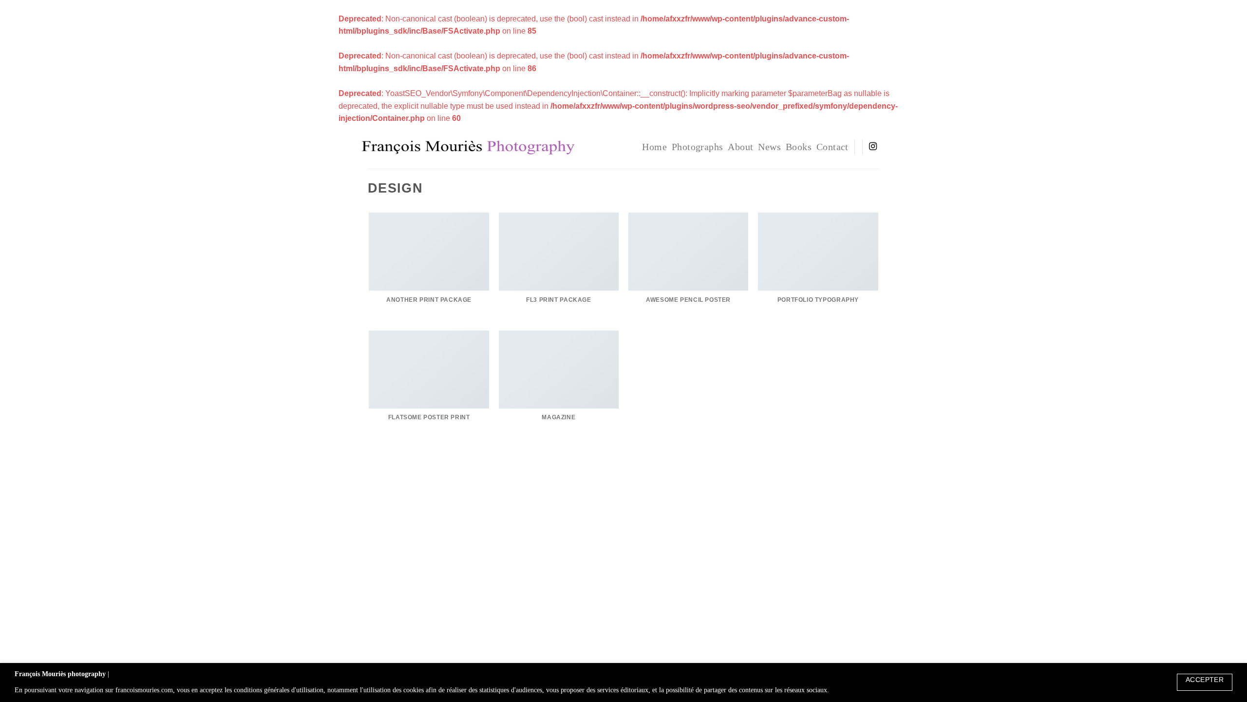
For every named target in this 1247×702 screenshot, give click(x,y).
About (740, 146)
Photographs (697, 146)
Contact (832, 146)
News (769, 146)
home (654, 146)
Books (799, 146)
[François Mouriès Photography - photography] (507, 147)
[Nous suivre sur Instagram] (873, 146)
